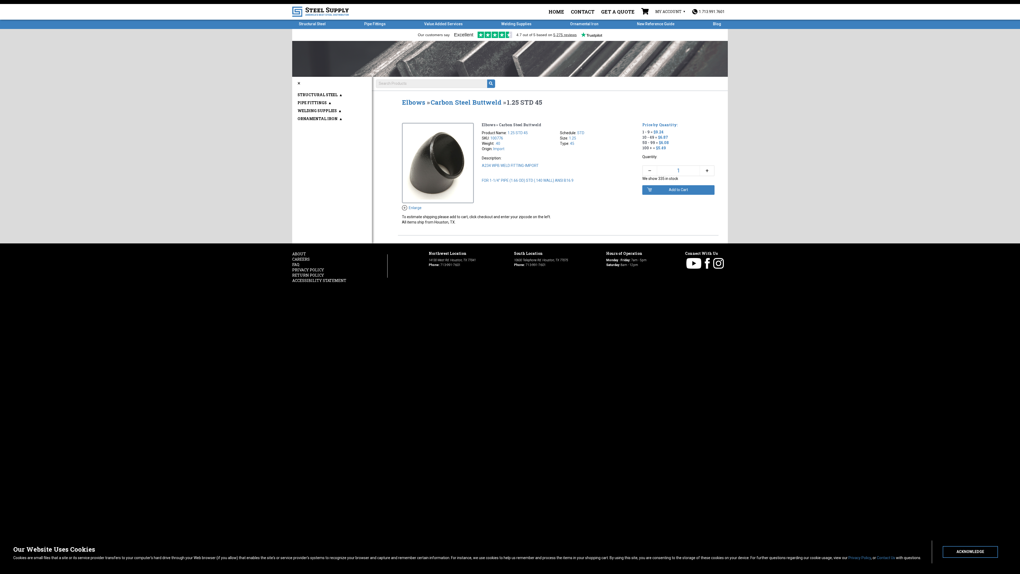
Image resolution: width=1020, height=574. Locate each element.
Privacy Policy (859, 558)
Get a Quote (618, 12)
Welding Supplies (516, 24)
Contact (582, 12)
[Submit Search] (491, 83)
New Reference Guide (655, 24)
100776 (496, 138)
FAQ (295, 264)
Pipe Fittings (375, 24)
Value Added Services (443, 24)
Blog (717, 24)
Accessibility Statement (319, 280)
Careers (301, 259)
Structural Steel (312, 24)
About (299, 253)
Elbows (413, 102)
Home (556, 12)
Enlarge (415, 208)
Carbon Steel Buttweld (466, 102)
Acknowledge (970, 552)
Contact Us (886, 558)
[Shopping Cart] (645, 12)
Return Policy (308, 275)
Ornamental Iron (584, 24)
